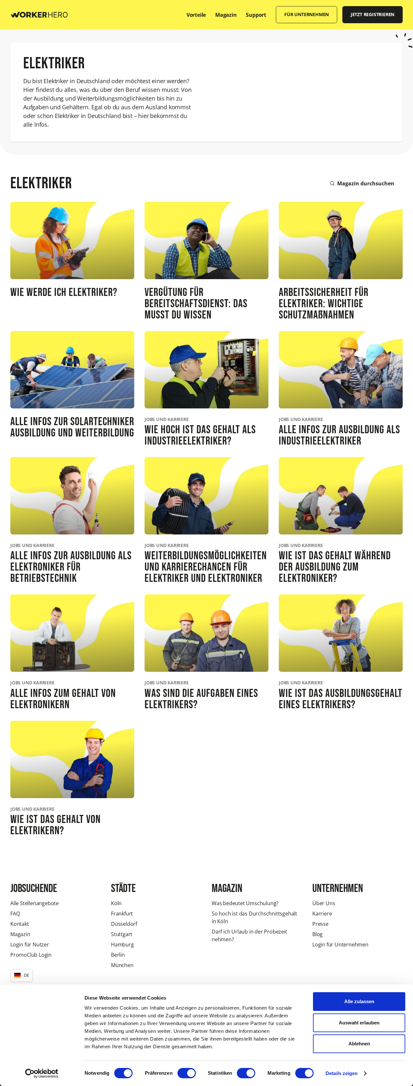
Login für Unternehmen (340, 944)
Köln (116, 903)
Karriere (322, 913)
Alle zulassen (359, 1001)
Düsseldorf (124, 923)
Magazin (20, 934)
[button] (21, 975)
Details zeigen (342, 1073)
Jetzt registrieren (372, 14)
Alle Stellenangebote (34, 903)
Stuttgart (121, 934)
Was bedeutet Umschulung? (245, 903)
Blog (317, 934)
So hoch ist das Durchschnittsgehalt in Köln (254, 917)
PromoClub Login (31, 954)
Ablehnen (359, 1043)
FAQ (15, 913)
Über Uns (323, 903)
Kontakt (19, 923)
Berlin (118, 954)
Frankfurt (122, 913)
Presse (320, 923)
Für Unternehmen (306, 14)
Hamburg (122, 944)
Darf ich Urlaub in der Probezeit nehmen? (249, 935)
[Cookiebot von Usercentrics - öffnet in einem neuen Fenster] (42, 1073)
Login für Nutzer (29, 944)
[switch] (186, 1073)
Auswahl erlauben (359, 1022)
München (122, 965)
